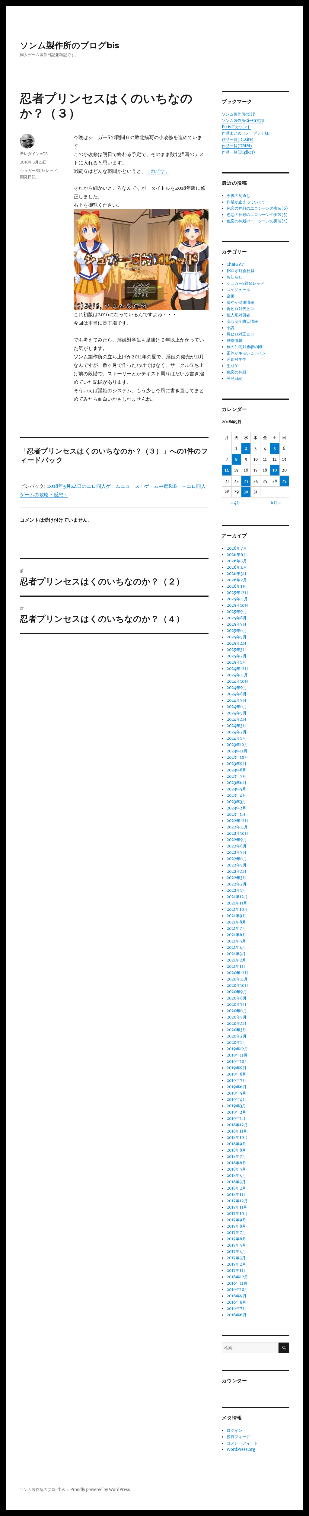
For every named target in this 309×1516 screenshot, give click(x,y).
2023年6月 (237, 782)
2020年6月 (237, 1010)
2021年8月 (236, 922)
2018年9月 (236, 1143)
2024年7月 (237, 700)
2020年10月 (237, 985)
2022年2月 (237, 884)
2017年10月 (237, 1213)
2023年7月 (236, 776)
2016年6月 (237, 1314)
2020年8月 (237, 998)
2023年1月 (236, 814)
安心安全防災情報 (242, 321)
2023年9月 (237, 763)
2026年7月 (237, 548)
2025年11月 (237, 599)
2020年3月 (236, 1029)
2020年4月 (237, 1023)
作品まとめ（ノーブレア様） (247, 133)
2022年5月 (237, 865)
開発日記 (28, 176)
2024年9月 (237, 687)
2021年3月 (236, 953)
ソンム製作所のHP (238, 114)
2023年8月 (236, 770)
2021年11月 (237, 903)
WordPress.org (241, 1449)
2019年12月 (237, 1048)
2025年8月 (237, 618)
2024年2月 (237, 732)
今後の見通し (238, 195)
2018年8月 (236, 1150)
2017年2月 (236, 1264)
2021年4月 (236, 947)
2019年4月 (236, 1099)
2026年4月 (237, 567)
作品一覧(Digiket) (238, 152)
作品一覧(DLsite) (237, 139)
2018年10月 (237, 1137)
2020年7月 (237, 1004)
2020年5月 (237, 1017)
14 (227, 470)
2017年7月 (236, 1232)
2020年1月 (236, 1042)
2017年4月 (236, 1251)
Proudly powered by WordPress (100, 1489)
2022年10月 (237, 833)
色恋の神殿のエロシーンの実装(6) (257, 208)
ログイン (234, 1430)
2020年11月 (237, 979)
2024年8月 (237, 694)
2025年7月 (237, 624)
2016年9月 (237, 1295)
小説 (230, 327)
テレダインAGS (34, 153)
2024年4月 (237, 719)
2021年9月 (236, 915)
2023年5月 (236, 789)
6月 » (276, 502)
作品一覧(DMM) (237, 145)
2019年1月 (236, 1118)
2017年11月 (237, 1207)
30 (246, 491)
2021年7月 (236, 928)
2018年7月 (236, 1156)
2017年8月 (236, 1226)
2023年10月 (237, 757)
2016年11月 (237, 1283)
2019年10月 (237, 1061)
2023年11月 (237, 751)
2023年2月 (236, 808)
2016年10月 (237, 1289)
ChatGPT (235, 264)
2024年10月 (237, 681)
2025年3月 (236, 649)
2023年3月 (236, 801)
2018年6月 (236, 1162)
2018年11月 (237, 1131)
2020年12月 (237, 972)
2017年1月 (236, 1270)
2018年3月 (236, 1181)
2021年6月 (236, 934)
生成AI (233, 365)
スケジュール (238, 289)
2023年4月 (236, 795)
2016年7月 (236, 1308)
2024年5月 (237, 713)
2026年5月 (237, 561)
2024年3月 (236, 725)
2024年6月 (237, 706)
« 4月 (235, 502)
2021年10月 (237, 909)
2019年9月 (237, 1067)
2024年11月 (237, 675)
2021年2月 (236, 960)
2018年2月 (236, 1188)
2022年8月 (237, 846)
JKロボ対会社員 (240, 270)
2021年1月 (236, 966)
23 (246, 481)
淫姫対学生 (236, 359)
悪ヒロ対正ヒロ (240, 334)
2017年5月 (236, 1245)
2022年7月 (237, 852)
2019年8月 (236, 1074)
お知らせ (234, 277)
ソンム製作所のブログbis (69, 45)
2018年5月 (236, 1169)
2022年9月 (237, 839)
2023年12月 (237, 744)
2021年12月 (237, 896)
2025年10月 (237, 605)
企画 (230, 296)
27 (284, 481)
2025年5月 (237, 637)
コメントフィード (242, 1443)
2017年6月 (236, 1238)
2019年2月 (236, 1112)
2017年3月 (236, 1257)
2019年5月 (236, 1093)
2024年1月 (236, 738)
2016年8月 (236, 1302)
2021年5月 (236, 941)
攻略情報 (234, 340)
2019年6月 (237, 1086)
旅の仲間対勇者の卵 (244, 346)
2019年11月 (237, 1055)
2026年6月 (237, 554)
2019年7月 (236, 1080)
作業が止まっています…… (249, 202)
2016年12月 (237, 1276)
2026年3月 (237, 573)
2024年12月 (237, 668)
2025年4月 (237, 643)
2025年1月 (236, 662)
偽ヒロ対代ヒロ (240, 308)
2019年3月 (236, 1105)
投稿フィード (238, 1436)
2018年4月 (236, 1175)
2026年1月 (236, 586)
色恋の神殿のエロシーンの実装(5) (257, 214)
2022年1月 (236, 890)
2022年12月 (237, 820)
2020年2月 (237, 1036)
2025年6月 (237, 630)
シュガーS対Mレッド (38, 170)
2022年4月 (237, 871)
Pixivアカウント (236, 126)
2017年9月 (236, 1219)
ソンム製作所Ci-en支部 (243, 120)
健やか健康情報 (240, 302)
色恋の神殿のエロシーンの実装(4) (257, 221)
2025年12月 (237, 592)
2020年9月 (237, 991)
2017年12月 (237, 1200)
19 (274, 470)
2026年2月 (237, 580)
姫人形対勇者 (238, 315)
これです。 (158, 171)
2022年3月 (236, 877)
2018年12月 (237, 1124)
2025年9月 (237, 611)
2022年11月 (237, 827)
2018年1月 (236, 1194)
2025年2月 (237, 656)
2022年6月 (237, 858)
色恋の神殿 (236, 372)
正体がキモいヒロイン (246, 353)
